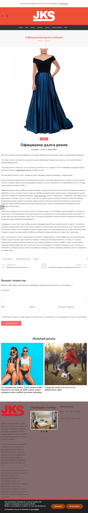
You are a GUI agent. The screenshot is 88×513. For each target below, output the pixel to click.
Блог (66, 27)
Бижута (33, 27)
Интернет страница (66, 307)
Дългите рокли (40, 196)
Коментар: (6, 290)
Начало (21, 27)
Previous (34, 420)
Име (3, 307)
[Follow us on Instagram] (7, 16)
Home (40, 40)
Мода (26, 27)
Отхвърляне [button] (63, 3)
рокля (36, 259)
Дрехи (47, 40)
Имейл (33, 307)
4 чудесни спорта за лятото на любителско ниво (60, 388)
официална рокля (23, 170)
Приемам (58, 506)
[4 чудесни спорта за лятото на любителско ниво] (66, 364)
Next (53, 420)
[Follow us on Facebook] (2, 16)
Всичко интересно (57, 27)
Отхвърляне (75, 506)
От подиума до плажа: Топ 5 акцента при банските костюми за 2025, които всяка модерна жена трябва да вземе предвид (21, 389)
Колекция (40, 27)
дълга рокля (7, 259)
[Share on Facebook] (87, 259)
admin (36, 149)
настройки (35, 509)
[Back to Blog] (44, 266)
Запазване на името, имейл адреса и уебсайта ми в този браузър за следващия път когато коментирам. (45, 317)
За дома (47, 27)
